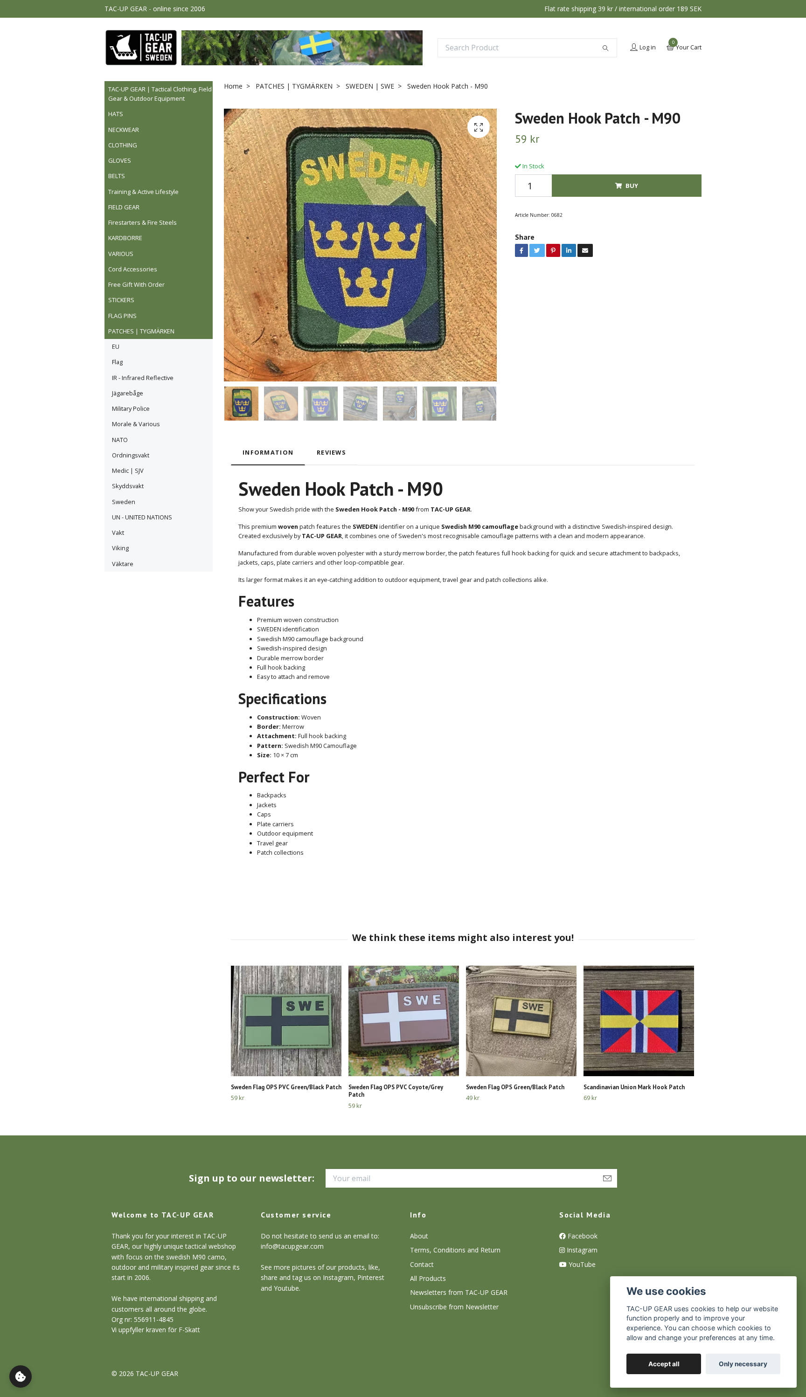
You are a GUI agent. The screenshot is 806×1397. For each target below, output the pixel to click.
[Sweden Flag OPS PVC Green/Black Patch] (286, 1021)
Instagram (581, 1249)
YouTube (581, 1264)
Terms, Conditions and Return (455, 1249)
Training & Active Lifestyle (143, 191)
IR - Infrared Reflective (143, 377)
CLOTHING (122, 145)
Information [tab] (268, 452)
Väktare (122, 564)
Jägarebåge (127, 393)
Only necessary (743, 1364)
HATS (115, 114)
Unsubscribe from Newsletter (454, 1306)
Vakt (118, 532)
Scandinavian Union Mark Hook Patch (634, 1087)
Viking (120, 548)
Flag (117, 362)
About (419, 1235)
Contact (422, 1264)
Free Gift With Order (136, 284)
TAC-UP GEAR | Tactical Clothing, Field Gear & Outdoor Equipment (160, 94)
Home (233, 86)
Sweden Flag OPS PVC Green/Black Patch (286, 1087)
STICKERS (121, 300)
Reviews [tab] (331, 452)
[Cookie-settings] (20, 1376)
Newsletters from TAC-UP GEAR (458, 1292)
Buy (631, 185)
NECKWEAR (123, 129)
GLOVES (119, 160)
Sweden (123, 502)
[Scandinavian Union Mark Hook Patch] (639, 1021)
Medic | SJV (128, 470)
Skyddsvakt (128, 486)
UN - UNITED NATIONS (142, 517)
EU (115, 346)
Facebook (582, 1235)
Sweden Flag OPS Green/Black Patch (515, 1087)
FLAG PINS (122, 315)
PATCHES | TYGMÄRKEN (141, 331)
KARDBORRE (125, 238)
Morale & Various (136, 424)
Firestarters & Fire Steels (142, 222)
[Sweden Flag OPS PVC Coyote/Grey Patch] (403, 1021)
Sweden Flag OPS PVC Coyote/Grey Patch (395, 1091)
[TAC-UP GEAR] (141, 47)
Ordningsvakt (130, 455)
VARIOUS (120, 253)
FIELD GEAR (123, 207)
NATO (120, 440)
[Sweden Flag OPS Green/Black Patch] (521, 1021)
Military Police (131, 408)
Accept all (664, 1364)
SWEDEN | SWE (370, 86)
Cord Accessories (132, 269)
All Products (428, 1278)
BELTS (116, 176)
